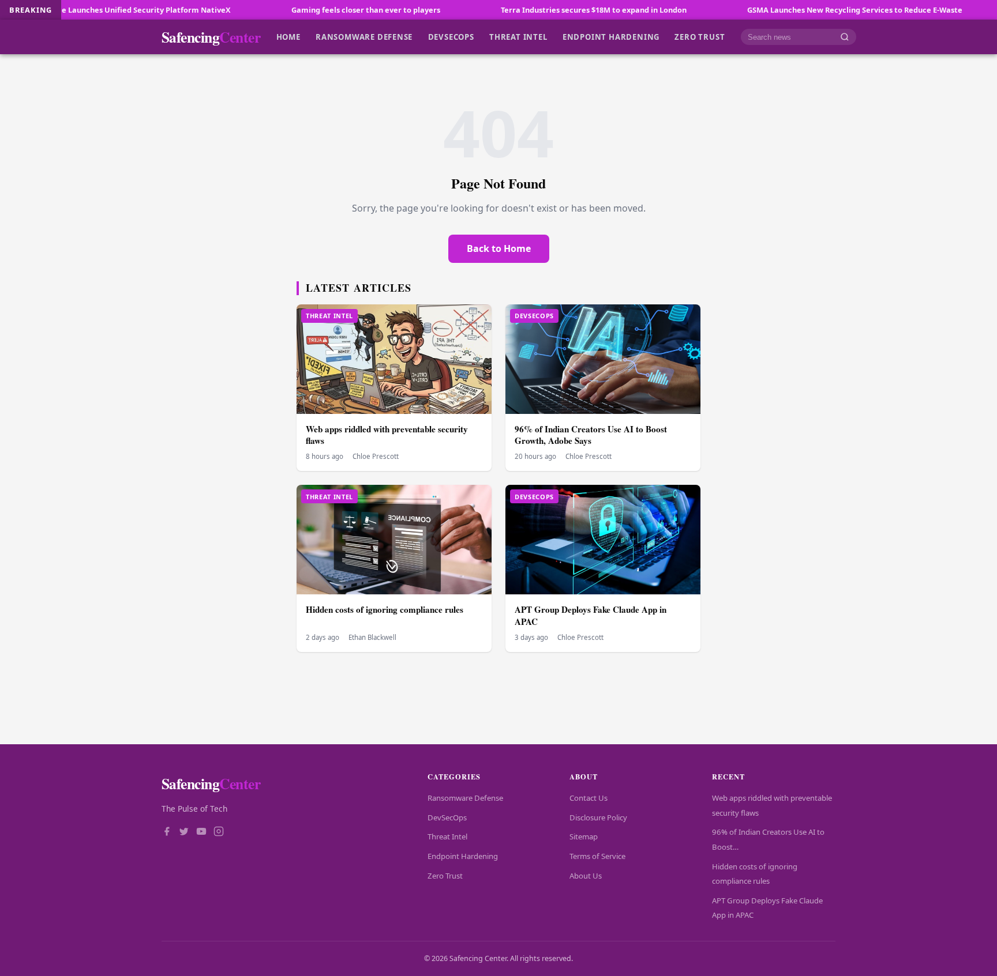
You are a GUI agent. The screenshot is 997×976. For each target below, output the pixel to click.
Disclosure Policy (598, 817)
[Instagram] (218, 832)
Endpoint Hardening (611, 37)
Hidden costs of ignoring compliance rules (384, 609)
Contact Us (588, 798)
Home (288, 37)
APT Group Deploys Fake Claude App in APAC (590, 615)
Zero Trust (699, 37)
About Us (585, 876)
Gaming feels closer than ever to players (318, 10)
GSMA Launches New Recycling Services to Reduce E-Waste (807, 10)
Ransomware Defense (364, 37)
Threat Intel (518, 37)
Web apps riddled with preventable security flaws (387, 435)
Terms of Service (597, 856)
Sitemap (583, 836)
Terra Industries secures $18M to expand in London (546, 10)
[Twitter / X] (184, 832)
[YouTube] (201, 832)
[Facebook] (167, 832)
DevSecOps (451, 37)
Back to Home (499, 248)
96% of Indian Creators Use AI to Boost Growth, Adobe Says (591, 435)
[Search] (844, 37)
